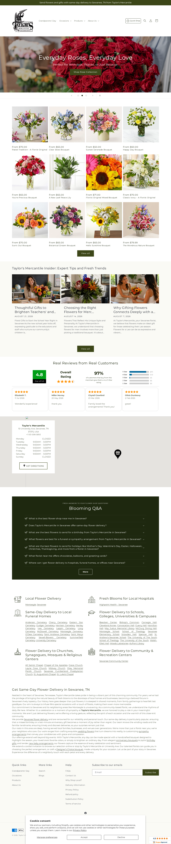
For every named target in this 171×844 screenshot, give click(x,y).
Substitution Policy (74, 799)
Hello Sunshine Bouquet (98, 245)
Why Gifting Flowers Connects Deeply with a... (134, 310)
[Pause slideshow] (99, 95)
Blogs (41, 775)
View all (85, 253)
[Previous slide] (72, 95)
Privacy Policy (80, 830)
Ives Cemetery (46, 628)
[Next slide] (93, 95)
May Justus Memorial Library (119, 628)
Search (42, 771)
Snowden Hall (128, 634)
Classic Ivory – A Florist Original (139, 197)
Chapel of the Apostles (55, 665)
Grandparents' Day (20, 771)
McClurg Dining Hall (146, 628)
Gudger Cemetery (45, 625)
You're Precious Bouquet (24, 197)
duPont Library (136, 643)
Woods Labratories (119, 643)
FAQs (68, 771)
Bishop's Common (129, 622)
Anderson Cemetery (36, 622)
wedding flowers (86, 731)
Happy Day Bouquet (133, 149)
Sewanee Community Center (113, 661)
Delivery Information (75, 785)
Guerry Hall (141, 625)
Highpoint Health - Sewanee (113, 604)
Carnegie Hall (149, 622)
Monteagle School (109, 631)
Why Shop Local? (73, 780)
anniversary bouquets (127, 740)
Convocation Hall (125, 625)
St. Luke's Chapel (65, 674)
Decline (121, 837)
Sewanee (41, 604)
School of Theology (133, 631)
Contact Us (70, 775)
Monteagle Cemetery (71, 631)
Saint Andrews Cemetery (57, 634)
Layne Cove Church (36, 668)
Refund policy (71, 794)
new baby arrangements (41, 743)
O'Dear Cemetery (34, 634)
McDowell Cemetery (47, 631)
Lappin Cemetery (65, 628)
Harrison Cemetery (65, 625)
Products (16, 780)
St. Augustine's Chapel (45, 674)
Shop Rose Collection (85, 72)
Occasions (17, 775)
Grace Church (76, 665)
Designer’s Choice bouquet (69, 749)
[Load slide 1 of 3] (78, 96)
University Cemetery (46, 640)
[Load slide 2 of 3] (82, 96)
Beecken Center (108, 622)
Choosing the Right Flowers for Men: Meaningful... (80, 310)
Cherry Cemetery (58, 622)
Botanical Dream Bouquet (62, 245)
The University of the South (134, 640)
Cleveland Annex (107, 625)
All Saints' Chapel (34, 665)
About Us (16, 785)
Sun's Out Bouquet (21, 245)
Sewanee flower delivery (36, 719)
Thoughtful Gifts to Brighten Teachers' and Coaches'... (34, 310)
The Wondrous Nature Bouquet (138, 245)
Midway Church (57, 668)
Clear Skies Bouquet (59, 149)
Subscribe (150, 772)
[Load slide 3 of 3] (86, 96)
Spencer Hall (145, 634)
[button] (65, 21)
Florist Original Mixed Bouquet (101, 197)
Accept (84, 837)
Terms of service (73, 804)
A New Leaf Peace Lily (60, 197)
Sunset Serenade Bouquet (99, 149)
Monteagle (30, 604)
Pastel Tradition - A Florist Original (29, 149)
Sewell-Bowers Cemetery (52, 637)
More (85, 572)
